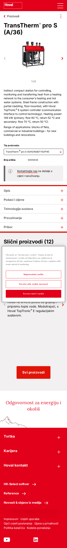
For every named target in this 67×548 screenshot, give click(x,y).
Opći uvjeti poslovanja (18, 523)
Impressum (11, 519)
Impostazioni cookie (34, 274)
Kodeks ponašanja (38, 528)
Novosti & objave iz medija (22, 502)
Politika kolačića (14, 528)
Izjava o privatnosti (46, 523)
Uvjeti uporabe (29, 519)
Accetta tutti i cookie (33, 293)
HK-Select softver (16, 484)
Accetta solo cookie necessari (33, 284)
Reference (11, 493)
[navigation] (60, 5)
